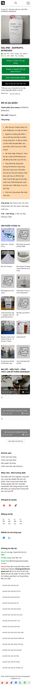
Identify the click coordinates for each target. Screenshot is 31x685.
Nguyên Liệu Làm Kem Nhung (11, 609)
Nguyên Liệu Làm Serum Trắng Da (13, 638)
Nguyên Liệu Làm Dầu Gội (10, 585)
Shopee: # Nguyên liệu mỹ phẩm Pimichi (15, 70)
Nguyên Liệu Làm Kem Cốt (10, 603)
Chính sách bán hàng (8, 457)
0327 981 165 (10, 90)
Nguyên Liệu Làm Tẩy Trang (11, 662)
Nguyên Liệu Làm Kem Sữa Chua (12, 615)
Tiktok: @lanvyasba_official (15, 78)
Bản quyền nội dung (8, 463)
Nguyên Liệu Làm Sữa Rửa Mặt (12, 650)
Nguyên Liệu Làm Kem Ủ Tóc (11, 621)
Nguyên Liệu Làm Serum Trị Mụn (12, 644)
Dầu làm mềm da (14, 9)
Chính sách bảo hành (8, 460)
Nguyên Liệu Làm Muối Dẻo (11, 626)
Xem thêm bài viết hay (15, 441)
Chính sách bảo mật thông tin (12, 466)
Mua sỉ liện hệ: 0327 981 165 (15, 84)
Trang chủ (4, 9)
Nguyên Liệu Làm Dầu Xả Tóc (11, 591)
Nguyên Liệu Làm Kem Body (11, 597)
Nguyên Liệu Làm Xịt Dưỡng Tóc (12, 668)
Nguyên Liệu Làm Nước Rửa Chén (13, 632)
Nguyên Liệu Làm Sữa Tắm (10, 656)
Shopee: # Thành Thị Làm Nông (15, 62)
